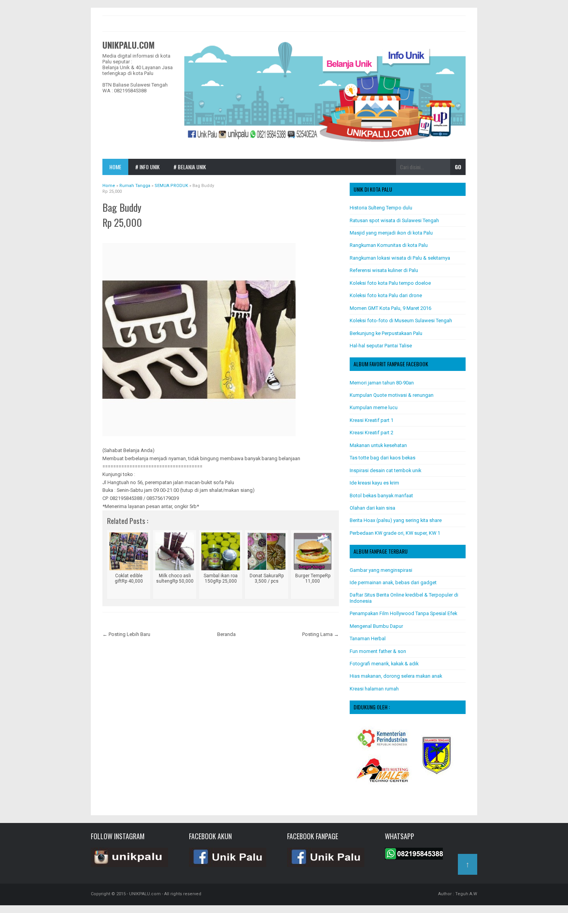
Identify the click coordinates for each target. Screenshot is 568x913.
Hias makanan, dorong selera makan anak (396, 676)
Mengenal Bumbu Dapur (376, 626)
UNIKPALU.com (128, 45)
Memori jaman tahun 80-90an (382, 383)
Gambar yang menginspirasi (381, 570)
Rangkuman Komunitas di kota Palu (389, 245)
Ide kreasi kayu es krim (374, 483)
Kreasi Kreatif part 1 (371, 420)
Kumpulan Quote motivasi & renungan (392, 395)
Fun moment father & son (378, 651)
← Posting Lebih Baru (126, 634)
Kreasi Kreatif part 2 (371, 432)
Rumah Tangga (122, 234)
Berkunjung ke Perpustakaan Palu (386, 333)
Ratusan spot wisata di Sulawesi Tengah (394, 220)
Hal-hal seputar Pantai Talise (381, 346)
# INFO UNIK (147, 167)
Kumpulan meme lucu (374, 407)
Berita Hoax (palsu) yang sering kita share (396, 520)
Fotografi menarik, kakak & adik (384, 663)
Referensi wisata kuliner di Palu (384, 270)
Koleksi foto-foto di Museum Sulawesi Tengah (401, 320)
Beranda (226, 634)
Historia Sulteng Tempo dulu (381, 208)
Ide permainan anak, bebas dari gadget (393, 582)
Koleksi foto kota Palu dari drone (386, 295)
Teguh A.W (466, 893)
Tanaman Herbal (368, 638)
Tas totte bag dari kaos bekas (382, 458)
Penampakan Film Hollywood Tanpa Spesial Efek (403, 613)
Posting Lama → (320, 634)
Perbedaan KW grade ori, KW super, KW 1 (395, 533)
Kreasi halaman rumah (374, 689)
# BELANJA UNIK (189, 167)
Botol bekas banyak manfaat (381, 495)
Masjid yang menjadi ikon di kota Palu (391, 233)
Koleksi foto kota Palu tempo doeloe (390, 283)
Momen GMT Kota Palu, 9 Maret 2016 (390, 308)
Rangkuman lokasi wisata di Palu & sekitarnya (400, 258)
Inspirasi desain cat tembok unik (385, 470)
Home (115, 167)
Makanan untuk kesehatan (378, 445)
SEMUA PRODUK (157, 234)
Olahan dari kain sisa (372, 508)
